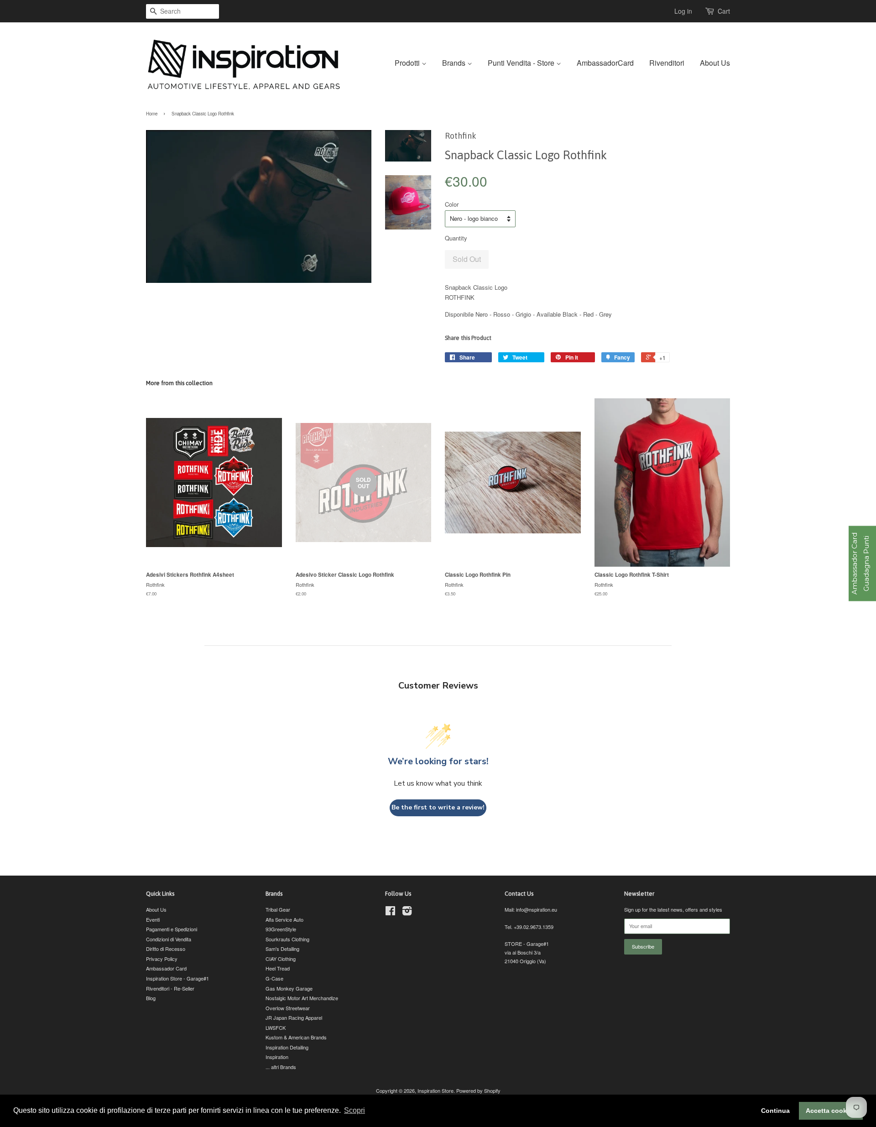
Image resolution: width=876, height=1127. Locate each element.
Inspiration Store (435, 1090)
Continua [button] (775, 1110)
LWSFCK (276, 1027)
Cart (724, 11)
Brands (454, 62)
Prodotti (408, 62)
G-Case (274, 978)
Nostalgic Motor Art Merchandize (302, 998)
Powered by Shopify (478, 1090)
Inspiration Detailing (287, 1047)
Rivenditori (666, 62)
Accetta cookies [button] (831, 1110)
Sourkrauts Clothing (287, 939)
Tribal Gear (278, 909)
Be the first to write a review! (438, 807)
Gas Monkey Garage (289, 988)
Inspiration (277, 1056)
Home (151, 113)
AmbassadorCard (605, 62)
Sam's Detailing (282, 948)
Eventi (153, 919)
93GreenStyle (281, 929)
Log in (683, 11)
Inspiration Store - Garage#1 (177, 978)
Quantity (456, 238)
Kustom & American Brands (296, 1037)
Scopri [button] (354, 1110)
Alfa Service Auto (284, 919)
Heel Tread (278, 968)
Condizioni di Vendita (168, 939)
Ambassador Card (166, 968)
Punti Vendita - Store (522, 62)
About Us (715, 62)
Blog (151, 998)
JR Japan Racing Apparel (294, 1017)
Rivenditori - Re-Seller (170, 988)
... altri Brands (281, 1066)
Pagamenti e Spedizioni (171, 929)
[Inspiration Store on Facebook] (390, 912)
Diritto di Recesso (165, 948)
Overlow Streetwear (288, 1008)
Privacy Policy (161, 958)
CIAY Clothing (281, 958)
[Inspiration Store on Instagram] (407, 912)
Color (452, 204)
